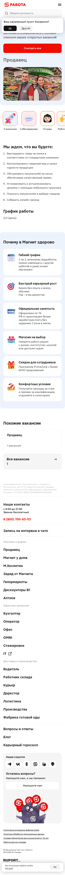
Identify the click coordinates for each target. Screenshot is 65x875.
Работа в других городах (14, 842)
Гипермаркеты (15, 582)
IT (4, 654)
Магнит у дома (15, 558)
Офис (7, 629)
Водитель (11, 669)
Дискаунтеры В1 (16, 590)
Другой (26, 28)
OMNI (7, 638)
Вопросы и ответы (18, 729)
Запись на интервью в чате (25, 531)
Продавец (11, 550)
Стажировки (13, 646)
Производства (15, 709)
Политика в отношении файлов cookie (21, 830)
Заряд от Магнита (18, 574)
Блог (7, 737)
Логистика (12, 701)
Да (10, 28)
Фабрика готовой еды (21, 717)
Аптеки (9, 598)
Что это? (9, 868)
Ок (55, 867)
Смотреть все (32, 48)
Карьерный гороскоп (20, 745)
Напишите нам (32, 785)
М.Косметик (13, 566)
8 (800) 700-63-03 (17, 519)
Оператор (11, 621)
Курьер (9, 685)
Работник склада (17, 677)
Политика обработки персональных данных (23, 834)
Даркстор (11, 693)
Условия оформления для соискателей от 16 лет (26, 838)
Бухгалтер (11, 613)
